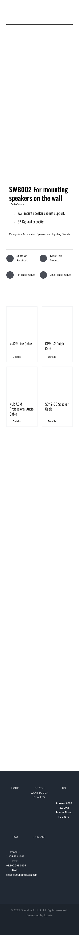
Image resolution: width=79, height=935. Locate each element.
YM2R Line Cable (21, 343)
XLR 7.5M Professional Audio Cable (21, 409)
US (64, 788)
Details (17, 356)
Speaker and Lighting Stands (53, 234)
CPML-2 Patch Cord (54, 346)
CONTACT (39, 837)
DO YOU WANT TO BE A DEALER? (39, 793)
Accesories (29, 234)
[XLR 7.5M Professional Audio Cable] (22, 382)
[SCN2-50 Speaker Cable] (57, 382)
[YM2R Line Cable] (22, 322)
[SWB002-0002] (39, 108)
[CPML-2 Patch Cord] (57, 322)
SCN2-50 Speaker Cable (56, 406)
